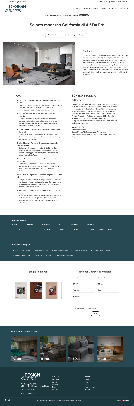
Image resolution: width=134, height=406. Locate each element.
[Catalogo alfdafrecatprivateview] (36, 290)
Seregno (91, 234)
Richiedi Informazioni (55, 35)
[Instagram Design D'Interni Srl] (8, 399)
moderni (61, 229)
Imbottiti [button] (30, 224)
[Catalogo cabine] (21, 290)
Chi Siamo (55, 379)
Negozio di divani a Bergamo (101, 250)
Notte (86, 384)
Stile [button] (58, 224)
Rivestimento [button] (46, 224)
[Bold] (119, 35)
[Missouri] (14, 35)
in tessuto (47, 229)
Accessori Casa (90, 387)
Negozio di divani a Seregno (65, 255)
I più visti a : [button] (90, 224)
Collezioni (77, 8)
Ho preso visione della (85, 308)
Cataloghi (113, 8)
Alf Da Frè (17, 229)
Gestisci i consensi (75, 400)
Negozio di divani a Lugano (43, 255)
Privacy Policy (92, 308)
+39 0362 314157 (29, 389)
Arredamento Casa (60, 15)
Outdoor (87, 389)
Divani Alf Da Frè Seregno (80, 250)
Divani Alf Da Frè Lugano (61, 250)
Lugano (110, 229)
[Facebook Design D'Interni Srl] (5, 399)
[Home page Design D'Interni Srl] (15, 8)
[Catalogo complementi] (51, 290)
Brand (104, 8)
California (83, 15)
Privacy (58, 400)
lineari (76, 229)
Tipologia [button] (74, 224)
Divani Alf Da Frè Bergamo (22, 250)
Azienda (87, 8)
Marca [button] (14, 224)
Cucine (87, 379)
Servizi (95, 8)
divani (31, 229)
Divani (73, 15)
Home (47, 15)
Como (101, 229)
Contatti (124, 8)
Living (86, 382)
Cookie (64, 400)
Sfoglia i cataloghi (78, 35)
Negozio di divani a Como (22, 255)
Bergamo (91, 229)
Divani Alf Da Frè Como (41, 250)
